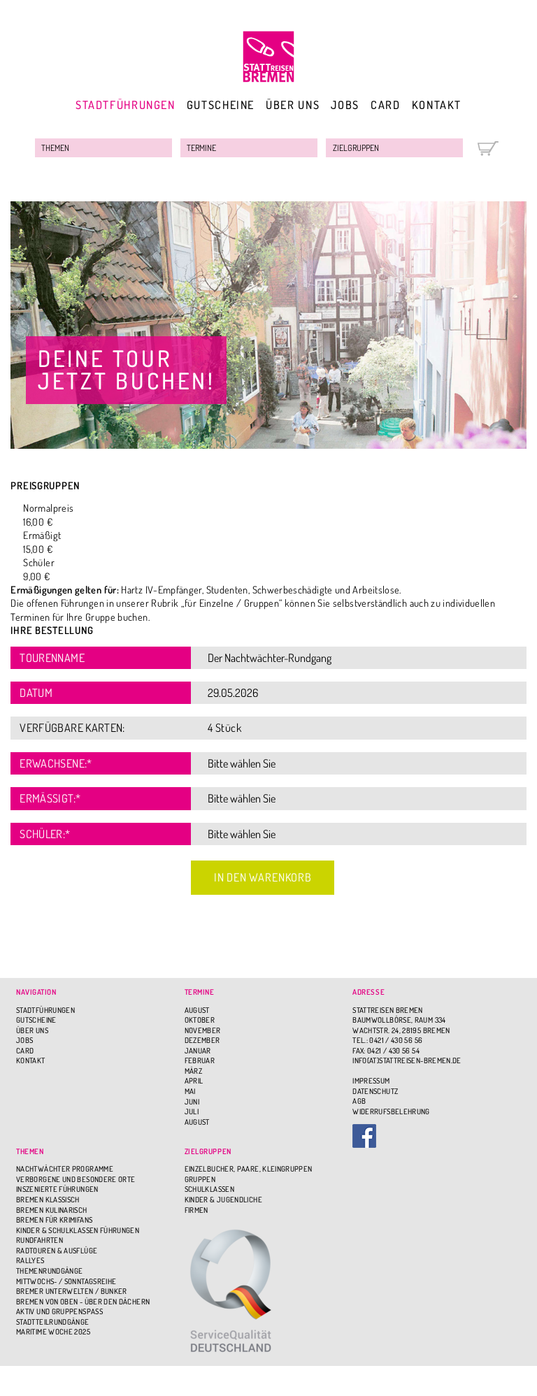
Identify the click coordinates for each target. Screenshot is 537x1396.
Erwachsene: (56, 763)
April (194, 1081)
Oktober (200, 1020)
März (193, 1071)
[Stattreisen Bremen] (268, 56)
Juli (192, 1111)
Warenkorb (488, 148)
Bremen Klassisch (48, 1199)
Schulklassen (209, 1189)
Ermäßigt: (50, 798)
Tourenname (52, 657)
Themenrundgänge (49, 1271)
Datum (36, 692)
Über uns (293, 104)
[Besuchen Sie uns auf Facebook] (436, 1136)
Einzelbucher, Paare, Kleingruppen (249, 1169)
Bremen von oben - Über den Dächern (83, 1302)
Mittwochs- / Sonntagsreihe (66, 1281)
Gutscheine (221, 104)
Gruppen (200, 1179)
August (197, 1010)
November (203, 1030)
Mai (190, 1091)
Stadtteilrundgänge (52, 1322)
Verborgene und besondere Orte (75, 1179)
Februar (200, 1060)
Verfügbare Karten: (72, 727)
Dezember (202, 1040)
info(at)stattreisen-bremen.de (406, 1060)
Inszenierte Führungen (57, 1189)
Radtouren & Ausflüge (56, 1250)
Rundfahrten (39, 1240)
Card (385, 104)
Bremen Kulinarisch (51, 1210)
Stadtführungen (126, 104)
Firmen (196, 1210)
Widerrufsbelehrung (390, 1111)
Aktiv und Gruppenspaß (59, 1311)
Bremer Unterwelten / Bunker (71, 1291)
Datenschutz (375, 1091)
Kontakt (436, 104)
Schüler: (45, 833)
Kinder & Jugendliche (223, 1199)
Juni (192, 1102)
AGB (359, 1101)
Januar (198, 1051)
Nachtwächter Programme (64, 1169)
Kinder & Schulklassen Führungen (77, 1230)
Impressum (370, 1081)
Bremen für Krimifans (54, 1220)
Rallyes (30, 1260)
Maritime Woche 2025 (53, 1332)
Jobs (345, 104)
